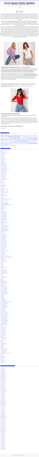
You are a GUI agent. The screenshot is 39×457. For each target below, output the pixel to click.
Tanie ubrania (21, 143)
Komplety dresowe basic (5, 228)
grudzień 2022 (3, 413)
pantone (2, 262)
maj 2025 (2, 381)
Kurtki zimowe (3, 244)
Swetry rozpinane (4, 331)
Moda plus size (3, 254)
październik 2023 (4, 403)
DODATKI (2, 190)
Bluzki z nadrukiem (4, 172)
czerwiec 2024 (3, 394)
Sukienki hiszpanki (4, 305)
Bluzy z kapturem (4, 179)
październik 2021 (4, 429)
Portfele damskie (4, 270)
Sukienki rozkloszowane (5, 316)
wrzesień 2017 (3, 448)
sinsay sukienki (17, 142)
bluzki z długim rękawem (5, 169)
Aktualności (3, 153)
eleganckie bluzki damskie (15, 69)
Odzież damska (3, 259)
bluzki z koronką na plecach (13, 24)
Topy (2, 341)
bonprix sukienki (17, 135)
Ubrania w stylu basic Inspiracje (6, 353)
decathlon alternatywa (4, 189)
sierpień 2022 (3, 418)
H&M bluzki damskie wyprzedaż (26, 69)
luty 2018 (2, 445)
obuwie (2, 258)
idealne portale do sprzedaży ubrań (7, 204)
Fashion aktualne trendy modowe (6, 198)
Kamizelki (2, 206)
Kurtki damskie (3, 236)
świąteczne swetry (14, 145)
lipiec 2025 (3, 379)
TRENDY (2, 346)
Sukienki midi (3, 309)
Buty (2, 183)
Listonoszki (3, 249)
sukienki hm (3, 143)
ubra (2, 116)
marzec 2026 (3, 370)
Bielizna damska (3, 158)
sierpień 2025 (3, 378)
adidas (2, 150)
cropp (2, 187)
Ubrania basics (3, 349)
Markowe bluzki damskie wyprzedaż (14, 70)
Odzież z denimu (4, 261)
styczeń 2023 (3, 412)
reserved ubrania (4, 142)
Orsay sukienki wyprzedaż (21, 141)
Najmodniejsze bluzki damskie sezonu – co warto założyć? (15, 67)
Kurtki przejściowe (4, 241)
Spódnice (2, 280)
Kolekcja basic (3, 213)
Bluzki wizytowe (3, 167)
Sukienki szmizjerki (4, 317)
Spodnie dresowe (4, 288)
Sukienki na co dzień (4, 312)
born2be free (3, 182)
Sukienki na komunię (4, 313)
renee (35, 115)
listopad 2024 (3, 388)
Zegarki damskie (3, 362)
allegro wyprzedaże (10, 135)
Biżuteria (2, 161)
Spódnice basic (3, 281)
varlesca (5, 116)
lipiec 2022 (3, 419)
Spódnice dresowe (4, 283)
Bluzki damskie (3, 163)
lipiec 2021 (3, 433)
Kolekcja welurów (4, 218)
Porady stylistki (3, 269)
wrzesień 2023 (3, 404)
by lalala (30, 135)
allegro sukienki (4, 135)
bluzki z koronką (20, 12)
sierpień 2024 (3, 392)
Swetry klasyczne (4, 329)
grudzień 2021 (3, 427)
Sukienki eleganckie (4, 304)
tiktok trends (3, 340)
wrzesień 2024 (3, 390)
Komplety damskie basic (5, 226)
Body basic (3, 181)
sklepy (2, 278)
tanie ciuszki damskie (15, 143)
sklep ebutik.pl (24, 142)
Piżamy (2, 265)
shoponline (3, 277)
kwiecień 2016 (3, 449)
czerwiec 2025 (3, 380)
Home (2, 201)
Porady (2, 268)
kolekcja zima (3, 220)
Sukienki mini (3, 310)
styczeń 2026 (3, 372)
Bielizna (2, 157)
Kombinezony (3, 221)
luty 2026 (2, 371)
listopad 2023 (3, 402)
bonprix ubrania (27, 135)
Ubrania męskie (3, 352)
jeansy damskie (3, 205)
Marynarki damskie (4, 250)
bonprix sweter (23, 135)
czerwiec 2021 (3, 434)
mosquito (31, 115)
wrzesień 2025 (3, 377)
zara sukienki (3, 145)
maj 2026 (2, 368)
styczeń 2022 (3, 426)
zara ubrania (9, 145)
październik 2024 (4, 389)
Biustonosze (3, 159)
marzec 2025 (3, 384)
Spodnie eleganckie (4, 289)
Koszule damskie (4, 234)
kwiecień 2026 (3, 369)
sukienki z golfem (4, 322)
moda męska (3, 253)
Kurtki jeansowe (3, 237)
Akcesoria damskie (4, 151)
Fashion (2, 197)
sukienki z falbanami (4, 321)
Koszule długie (3, 235)
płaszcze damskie (4, 267)
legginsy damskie (4, 245)
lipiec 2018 (3, 440)
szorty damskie (3, 333)
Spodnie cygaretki (4, 285)
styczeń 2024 (3, 400)
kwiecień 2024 (3, 396)
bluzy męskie (3, 177)
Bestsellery (3, 156)
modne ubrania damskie (24, 139)
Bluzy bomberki (3, 174)
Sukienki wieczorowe (4, 320)
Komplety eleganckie (4, 229)
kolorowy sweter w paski (6, 138)
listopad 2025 (3, 374)
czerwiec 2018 (3, 441)
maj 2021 (2, 435)
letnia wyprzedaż (14, 138)
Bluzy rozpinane (3, 178)
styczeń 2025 (3, 386)
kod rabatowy (3, 211)
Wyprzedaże (3, 357)
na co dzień (14, 33)
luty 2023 (2, 411)
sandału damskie (4, 276)
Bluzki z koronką (5, 68)
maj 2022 (2, 421)
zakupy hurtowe (3, 360)
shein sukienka (10, 142)
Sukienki (2, 297)
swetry (2, 325)
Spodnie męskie (3, 291)
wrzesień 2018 (3, 437)
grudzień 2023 (3, 401)
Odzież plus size (3, 260)
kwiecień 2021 (3, 436)
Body (2, 180)
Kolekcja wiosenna (4, 219)
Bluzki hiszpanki (3, 164)
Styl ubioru (3, 294)
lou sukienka (22, 138)
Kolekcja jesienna (4, 214)
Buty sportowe (3, 186)
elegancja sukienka (4, 136)
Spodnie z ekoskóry (4, 292)
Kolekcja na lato (3, 217)
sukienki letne (8, 143)
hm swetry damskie (32, 136)
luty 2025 (2, 385)
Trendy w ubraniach (4, 348)
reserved (2, 274)
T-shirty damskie (3, 338)
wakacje (2, 355)
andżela (14, 115)
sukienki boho (3, 299)
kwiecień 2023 (3, 409)
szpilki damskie (3, 337)
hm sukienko (26, 136)
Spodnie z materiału (4, 293)
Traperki (2, 345)
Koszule (2, 233)
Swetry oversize (3, 330)
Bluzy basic (3, 173)
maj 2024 (2, 395)
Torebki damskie (3, 344)
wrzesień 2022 (3, 417)
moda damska (16, 139)
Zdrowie (2, 361)
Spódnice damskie (4, 282)
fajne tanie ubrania (14, 136)
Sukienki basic (3, 298)
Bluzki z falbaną (3, 170)
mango (18, 115)
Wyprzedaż (3, 356)
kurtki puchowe (3, 242)
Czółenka (2, 188)
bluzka (19, 25)
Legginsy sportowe (4, 246)
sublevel (2, 296)
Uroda (2, 354)
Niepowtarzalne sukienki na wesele (6, 257)
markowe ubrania (10, 139)
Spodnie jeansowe (4, 290)
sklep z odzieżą (29, 142)
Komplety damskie (4, 225)
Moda (2, 251)
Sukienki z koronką (4, 323)
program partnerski (4, 272)
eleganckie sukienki (4, 195)
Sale (2, 275)
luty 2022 (2, 425)
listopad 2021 (3, 428)
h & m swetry (21, 136)
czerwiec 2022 (3, 420)
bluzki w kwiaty (7, 69)
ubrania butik (25, 143)
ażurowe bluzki (3, 154)
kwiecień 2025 (3, 382)
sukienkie (34, 142)
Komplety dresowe (4, 227)
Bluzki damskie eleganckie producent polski (21, 68)
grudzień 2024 (3, 387)
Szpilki (2, 336)
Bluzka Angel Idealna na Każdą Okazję (10, 113)
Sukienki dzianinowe (4, 302)
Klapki (2, 210)
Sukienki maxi (3, 308)
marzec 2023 (3, 410)
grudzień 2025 (3, 373)
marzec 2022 (3, 424)
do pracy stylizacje (35, 135)
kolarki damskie (3, 212)
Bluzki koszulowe (4, 165)
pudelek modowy (4, 273)
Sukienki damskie (4, 300)
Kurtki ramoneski (4, 243)
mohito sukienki (33, 139)
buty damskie (3, 185)
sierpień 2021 (3, 432)
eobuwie (2, 196)
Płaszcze (2, 266)
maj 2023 (2, 408)
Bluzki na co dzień (4, 166)
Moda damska (3, 252)
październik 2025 (4, 376)
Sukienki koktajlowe (4, 306)
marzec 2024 (3, 397)
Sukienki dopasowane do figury (6, 301)
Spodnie (2, 284)
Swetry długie (3, 328)
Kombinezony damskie (4, 222)
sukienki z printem (4, 324)
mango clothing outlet (24, 115)
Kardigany (2, 209)
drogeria (2, 194)
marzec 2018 (3, 444)
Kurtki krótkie (3, 238)
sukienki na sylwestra (4, 314)
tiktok (2, 339)
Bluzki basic (3, 162)
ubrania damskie (32, 143)
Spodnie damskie (4, 286)
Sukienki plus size (4, 315)
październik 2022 (4, 416)
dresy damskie (3, 193)
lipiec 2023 (3, 405)
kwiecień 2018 (3, 443)
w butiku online (6, 120)
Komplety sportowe (4, 230)
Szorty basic (3, 332)
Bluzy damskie (3, 175)
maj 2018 (2, 442)
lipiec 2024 (3, 393)
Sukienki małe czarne (4, 307)
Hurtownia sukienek (4, 202)
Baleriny (2, 155)
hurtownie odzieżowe (4, 203)
